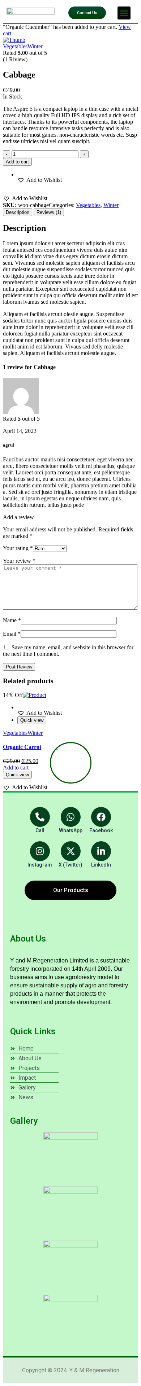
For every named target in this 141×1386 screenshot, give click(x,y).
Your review (19, 561)
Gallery (24, 1121)
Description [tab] (17, 212)
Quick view (31, 720)
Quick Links (33, 1031)
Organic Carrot (22, 747)
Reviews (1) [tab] (49, 212)
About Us (28, 939)
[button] (124, 12)
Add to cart (17, 162)
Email (12, 634)
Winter (35, 46)
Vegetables (15, 46)
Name (12, 620)
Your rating (18, 548)
